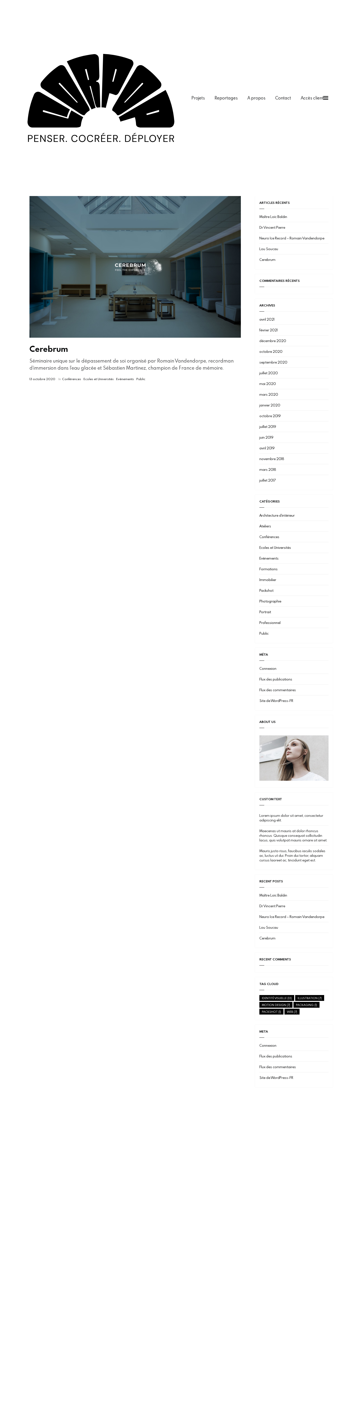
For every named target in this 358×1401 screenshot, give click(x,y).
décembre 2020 (272, 340)
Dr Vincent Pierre (272, 227)
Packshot (266, 590)
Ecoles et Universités (99, 379)
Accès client (312, 98)
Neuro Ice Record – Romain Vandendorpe (291, 238)
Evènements (125, 379)
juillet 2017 (267, 480)
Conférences (71, 379)
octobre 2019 (270, 416)
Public (140, 379)
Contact (283, 98)
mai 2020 (267, 383)
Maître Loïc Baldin (273, 216)
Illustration (310, 998)
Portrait (265, 612)
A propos (256, 98)
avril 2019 (267, 448)
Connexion (267, 668)
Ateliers (265, 526)
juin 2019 (266, 437)
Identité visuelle (277, 998)
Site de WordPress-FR (276, 700)
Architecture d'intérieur (277, 515)
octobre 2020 (271, 351)
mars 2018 (267, 469)
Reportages (226, 98)
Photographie (270, 601)
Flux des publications (275, 679)
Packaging (306, 1005)
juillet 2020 (268, 373)
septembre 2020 (273, 362)
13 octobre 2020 (42, 379)
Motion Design (276, 1005)
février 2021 (268, 330)
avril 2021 (266, 319)
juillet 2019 (267, 426)
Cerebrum (48, 348)
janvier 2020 (269, 405)
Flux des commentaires (277, 690)
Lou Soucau (268, 249)
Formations (268, 569)
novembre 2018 (271, 458)
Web (292, 1012)
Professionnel (270, 622)
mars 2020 (268, 394)
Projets (198, 98)
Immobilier (267, 579)
